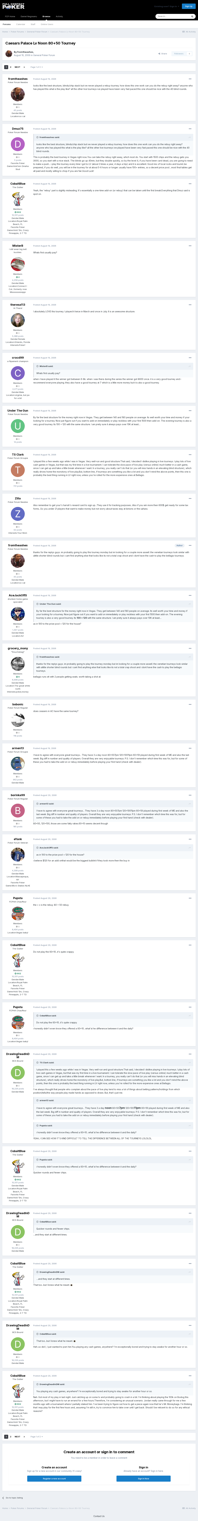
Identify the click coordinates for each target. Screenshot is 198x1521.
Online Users (47, 24)
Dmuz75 (18, 128)
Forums (7, 24)
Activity (59, 16)
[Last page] (24, 67)
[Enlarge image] (71, 1285)
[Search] (192, 16)
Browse (46, 16)
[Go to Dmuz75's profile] (18, 144)
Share (163, 53)
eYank (18, 839)
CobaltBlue (17, 183)
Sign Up (188, 6)
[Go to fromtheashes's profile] (8, 53)
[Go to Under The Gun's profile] (18, 426)
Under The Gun (17, 410)
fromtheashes (25, 52)
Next (17, 67)
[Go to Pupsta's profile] (18, 914)
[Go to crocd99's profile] (18, 373)
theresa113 (17, 304)
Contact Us (99, 1516)
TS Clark (18, 454)
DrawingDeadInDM (18, 1055)
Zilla (18, 498)
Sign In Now (143, 1478)
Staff (33, 24)
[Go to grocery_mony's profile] (18, 664)
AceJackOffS (18, 595)
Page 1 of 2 (36, 67)
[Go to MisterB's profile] (18, 264)
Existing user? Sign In (166, 6)
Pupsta (18, 898)
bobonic (17, 704)
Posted (44, 79)
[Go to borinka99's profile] (18, 811)
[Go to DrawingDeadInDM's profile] (18, 1073)
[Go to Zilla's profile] (18, 514)
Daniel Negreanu (29, 16)
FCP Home (10, 16)
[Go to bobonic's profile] (18, 720)
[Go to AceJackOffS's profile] (18, 614)
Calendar (20, 24)
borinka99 (18, 795)
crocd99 (18, 357)
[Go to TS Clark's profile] (18, 470)
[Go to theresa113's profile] (18, 320)
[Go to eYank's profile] (18, 855)
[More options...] (190, 79)
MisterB (17, 245)
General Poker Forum (44, 55)
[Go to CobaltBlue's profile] (18, 199)
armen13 (18, 748)
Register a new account (54, 1478)
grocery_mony (18, 648)
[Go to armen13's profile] (18, 764)
